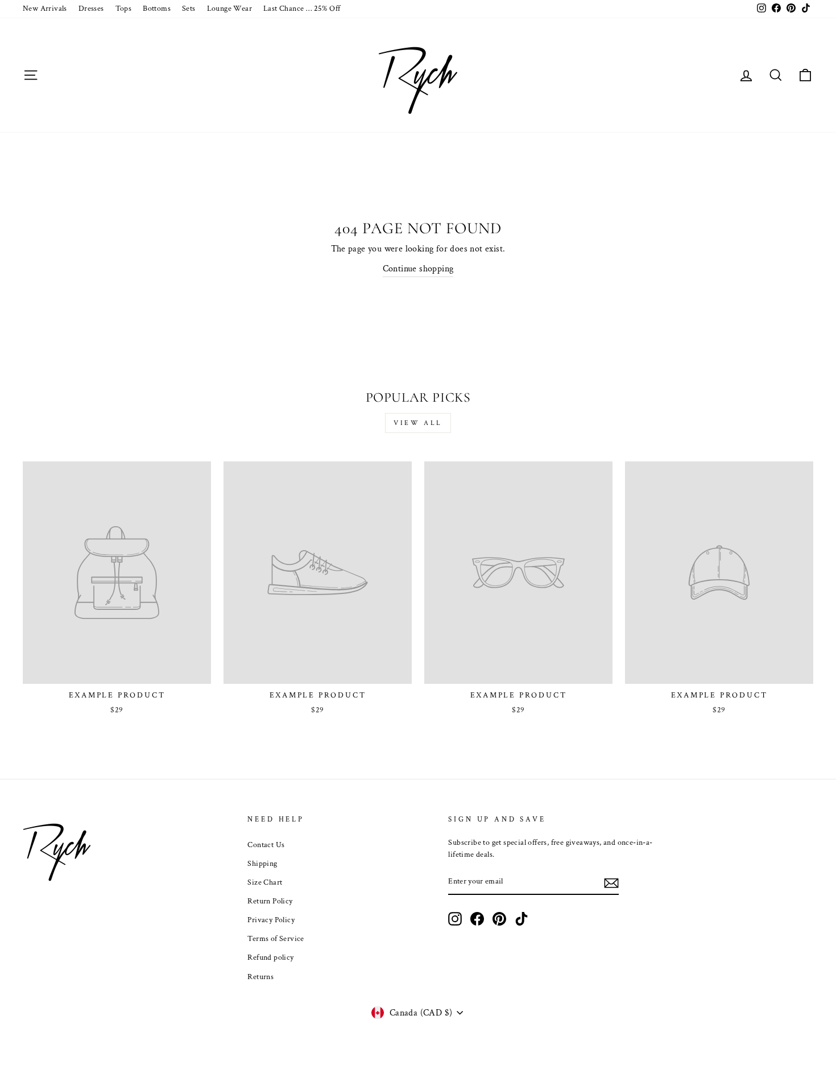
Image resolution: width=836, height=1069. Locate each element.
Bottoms (157, 8)
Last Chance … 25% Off (301, 8)
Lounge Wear (229, 8)
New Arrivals (45, 8)
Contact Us (265, 845)
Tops (123, 8)
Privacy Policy (271, 920)
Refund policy (270, 957)
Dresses (91, 8)
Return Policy (269, 901)
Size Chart (264, 882)
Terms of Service (275, 939)
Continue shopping (418, 269)
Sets (189, 8)
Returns (260, 977)
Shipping (262, 863)
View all (418, 423)
